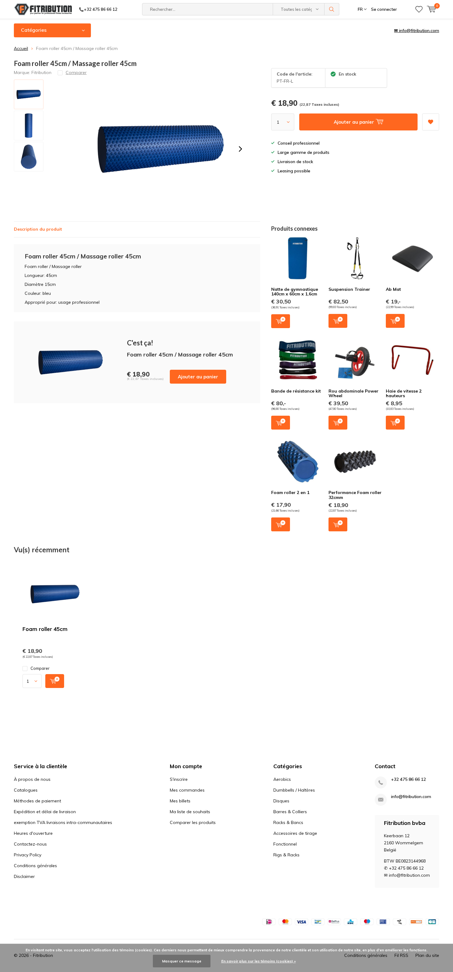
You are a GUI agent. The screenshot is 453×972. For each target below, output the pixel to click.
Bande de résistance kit (296, 391)
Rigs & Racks (286, 855)
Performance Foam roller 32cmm (355, 495)
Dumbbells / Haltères (294, 790)
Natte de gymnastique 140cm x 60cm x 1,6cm (294, 291)
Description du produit (38, 229)
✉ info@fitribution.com (416, 30)
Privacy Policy (27, 855)
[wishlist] (418, 9)
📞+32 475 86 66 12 (98, 9)
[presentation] (240, 149)
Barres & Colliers (290, 811)
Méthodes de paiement (37, 801)
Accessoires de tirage (295, 833)
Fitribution (41, 72)
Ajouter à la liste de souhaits (430, 121)
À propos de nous (32, 779)
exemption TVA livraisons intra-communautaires (63, 822)
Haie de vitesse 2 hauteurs (404, 393)
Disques (281, 801)
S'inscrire (179, 779)
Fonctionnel (285, 844)
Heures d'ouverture (33, 833)
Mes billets (180, 801)
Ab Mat (393, 289)
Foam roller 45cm (44, 629)
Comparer (40, 668)
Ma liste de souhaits (190, 811)
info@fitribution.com (411, 796)
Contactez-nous (30, 844)
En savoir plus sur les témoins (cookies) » (258, 961)
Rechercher (331, 9)
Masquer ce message (181, 961)
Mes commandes (187, 790)
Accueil (21, 48)
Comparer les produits (193, 822)
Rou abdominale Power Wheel (353, 393)
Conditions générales (35, 865)
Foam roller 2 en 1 (290, 492)
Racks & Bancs (288, 822)
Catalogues (26, 790)
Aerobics (282, 779)
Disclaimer (24, 876)
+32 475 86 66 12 (408, 779)
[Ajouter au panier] (54, 681)
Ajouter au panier (198, 377)
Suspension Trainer (349, 289)
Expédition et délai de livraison (45, 811)
